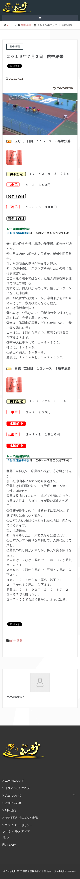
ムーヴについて (14, 780)
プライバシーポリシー (18, 825)
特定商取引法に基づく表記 (21, 817)
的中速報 (16, 640)
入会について (13, 795)
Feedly (11, 844)
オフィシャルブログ (17, 788)
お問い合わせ (13, 803)
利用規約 (10, 810)
